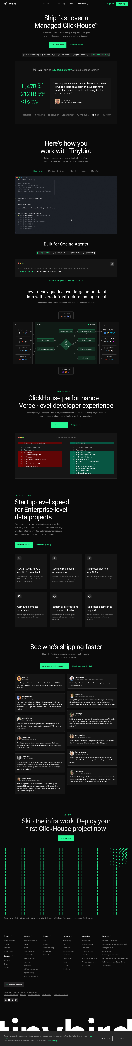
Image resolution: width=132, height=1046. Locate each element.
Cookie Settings (34, 995)
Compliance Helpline (61, 995)
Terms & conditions (11, 995)
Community (47, 951)
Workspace (27, 965)
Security (7, 948)
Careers (6, 967)
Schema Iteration (29, 958)
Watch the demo (9, 940)
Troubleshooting (48, 948)
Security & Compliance (31, 976)
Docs (71, 4)
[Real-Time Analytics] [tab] (100, 55)
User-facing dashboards (109, 940)
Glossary (65, 962)
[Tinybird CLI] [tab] (89, 253)
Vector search (106, 965)
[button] (66, 343)
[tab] (38, 171)
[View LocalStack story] (24, 115)
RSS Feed (66, 965)
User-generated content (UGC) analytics (115, 958)
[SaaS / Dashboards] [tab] (31, 55)
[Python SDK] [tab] (75, 253)
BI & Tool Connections (31, 969)
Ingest (26, 944)
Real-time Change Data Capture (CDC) (114, 944)
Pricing (61, 4)
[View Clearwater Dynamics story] (107, 115)
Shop (6, 964)
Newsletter (66, 969)
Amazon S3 (86, 965)
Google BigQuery (87, 951)
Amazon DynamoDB (89, 962)
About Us (7, 960)
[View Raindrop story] (40, 115)
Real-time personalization (110, 955)
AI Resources (67, 948)
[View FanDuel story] (83, 115)
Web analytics (106, 951)
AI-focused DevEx (29, 955)
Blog (64, 944)
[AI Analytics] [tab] (64, 55)
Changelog (46, 955)
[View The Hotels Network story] (96, 115)
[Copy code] (112, 264)
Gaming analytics (107, 948)
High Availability (29, 972)
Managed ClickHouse (30, 940)
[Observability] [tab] (48, 55)
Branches (27, 962)
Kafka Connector (29, 951)
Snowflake (85, 955)
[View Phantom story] (68, 115)
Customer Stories (68, 951)
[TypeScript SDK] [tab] (59, 253)
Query (26, 948)
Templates (66, 955)
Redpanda (85, 948)
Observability (67, 940)
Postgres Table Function (90, 958)
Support (46, 944)
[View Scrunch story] (53, 115)
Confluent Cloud (87, 944)
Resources (83, 4)
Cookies (23, 995)
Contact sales (8, 951)
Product (47, 4)
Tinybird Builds (67, 958)
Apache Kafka (86, 940)
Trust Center (46, 995)
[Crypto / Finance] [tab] (80, 55)
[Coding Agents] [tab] (43, 253)
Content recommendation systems (113, 962)
